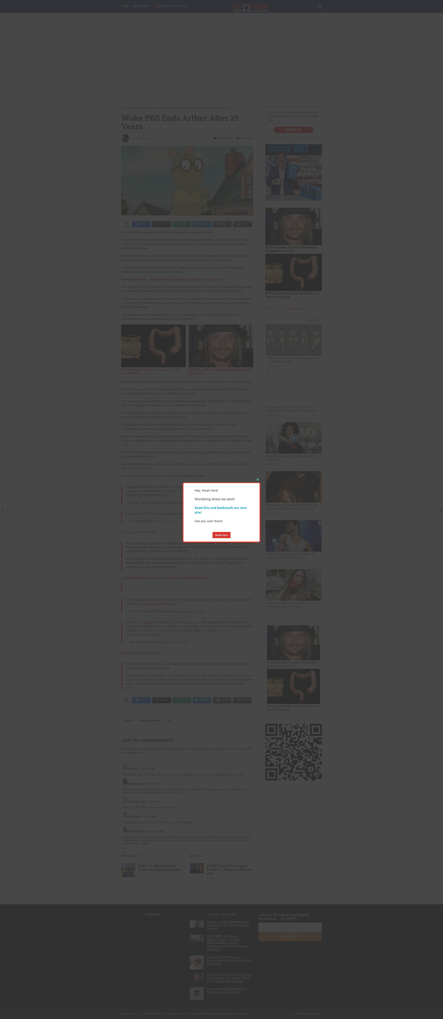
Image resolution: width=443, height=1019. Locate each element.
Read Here (221, 534)
